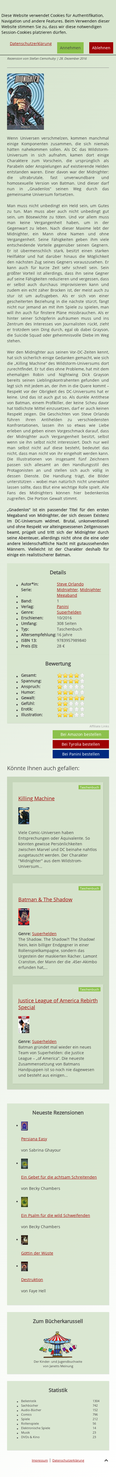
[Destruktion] (24, 1266)
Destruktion (32, 1279)
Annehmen (70, 47)
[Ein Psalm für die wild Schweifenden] (24, 1201)
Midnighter (67, 589)
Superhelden (69, 612)
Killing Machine (36, 798)
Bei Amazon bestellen (81, 734)
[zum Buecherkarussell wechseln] (58, 1344)
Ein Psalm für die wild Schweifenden (55, 1215)
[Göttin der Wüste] (24, 1239)
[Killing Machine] (23, 815)
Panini (63, 606)
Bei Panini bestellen (81, 754)
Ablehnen (101, 47)
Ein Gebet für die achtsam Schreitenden (59, 1177)
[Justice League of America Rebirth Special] (23, 1024)
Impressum (40, 1460)
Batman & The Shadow (45, 899)
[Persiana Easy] (24, 1125)
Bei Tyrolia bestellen (81, 744)
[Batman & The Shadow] (23, 916)
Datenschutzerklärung (68, 1460)
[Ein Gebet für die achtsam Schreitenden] (24, 1163)
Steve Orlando (70, 584)
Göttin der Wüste (37, 1253)
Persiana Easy (34, 1138)
